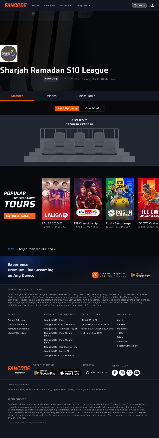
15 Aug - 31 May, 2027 (54, 227)
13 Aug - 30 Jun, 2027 (118, 227)
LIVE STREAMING (23, 198)
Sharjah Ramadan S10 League (54, 70)
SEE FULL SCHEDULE (17, 215)
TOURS (19, 204)
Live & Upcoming (67, 108)
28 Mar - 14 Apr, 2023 (84, 79)
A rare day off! (80, 120)
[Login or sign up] (152, 5)
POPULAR (15, 193)
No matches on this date (79, 123)
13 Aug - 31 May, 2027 (86, 227)
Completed (92, 108)
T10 (65, 79)
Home (11, 249)
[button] (17, 96)
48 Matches (108, 79)
